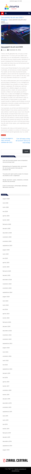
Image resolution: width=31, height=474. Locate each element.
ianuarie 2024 (6, 326)
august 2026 (6, 198)
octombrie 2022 (7, 356)
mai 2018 (5, 377)
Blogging (3, 135)
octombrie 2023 (7, 339)
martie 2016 (6, 394)
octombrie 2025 (7, 241)
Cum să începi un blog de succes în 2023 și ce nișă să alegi (23, 140)
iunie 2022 (6, 360)
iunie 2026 (6, 207)
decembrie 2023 (7, 330)
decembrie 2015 (7, 403)
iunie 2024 (6, 305)
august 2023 (6, 347)
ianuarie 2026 (6, 228)
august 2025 (6, 250)
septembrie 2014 (7, 445)
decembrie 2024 (7, 279)
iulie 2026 (5, 203)
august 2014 (6, 450)
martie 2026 (6, 220)
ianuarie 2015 (6, 437)
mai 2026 (5, 211)
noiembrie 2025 (7, 237)
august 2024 (6, 296)
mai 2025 (5, 258)
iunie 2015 (5, 420)
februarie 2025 (7, 271)
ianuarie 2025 (6, 275)
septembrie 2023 (7, 343)
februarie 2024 (7, 322)
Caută (26, 151)
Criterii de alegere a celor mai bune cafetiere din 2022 (7, 140)
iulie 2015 (5, 416)
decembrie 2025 (7, 232)
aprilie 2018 (6, 381)
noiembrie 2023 (7, 335)
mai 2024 (5, 309)
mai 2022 (5, 364)
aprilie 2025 (6, 262)
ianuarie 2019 (6, 373)
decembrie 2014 (7, 441)
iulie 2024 (5, 301)
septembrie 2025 (7, 245)
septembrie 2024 (7, 292)
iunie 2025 (6, 254)
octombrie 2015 (7, 407)
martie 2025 (6, 267)
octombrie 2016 (7, 390)
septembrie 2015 (7, 411)
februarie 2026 (7, 224)
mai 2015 (5, 424)
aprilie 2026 (6, 215)
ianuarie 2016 (6, 398)
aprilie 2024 (6, 313)
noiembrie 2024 (7, 284)
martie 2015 (6, 428)
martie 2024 (6, 318)
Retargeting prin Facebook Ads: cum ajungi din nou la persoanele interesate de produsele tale (15, 168)
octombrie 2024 (7, 288)
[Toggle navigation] (5, 13)
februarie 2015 (7, 433)
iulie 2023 (5, 352)
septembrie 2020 (7, 369)
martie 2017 (6, 386)
